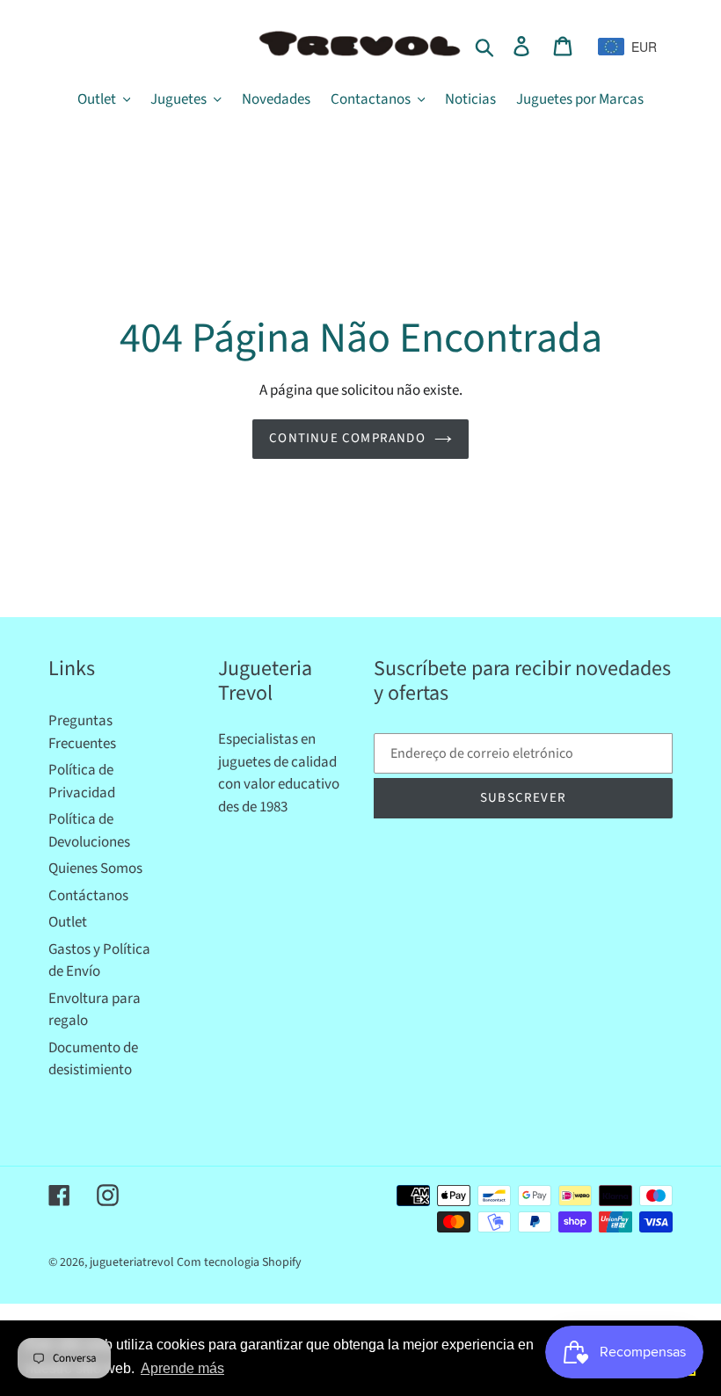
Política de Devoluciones (89, 831)
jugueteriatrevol (132, 1262)
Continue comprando (347, 438)
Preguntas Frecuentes (82, 732)
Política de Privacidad (81, 781)
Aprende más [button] (182, 1368)
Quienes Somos (95, 868)
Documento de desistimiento (93, 1059)
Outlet (67, 922)
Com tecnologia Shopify (239, 1262)
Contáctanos (88, 895)
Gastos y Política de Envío (99, 961)
